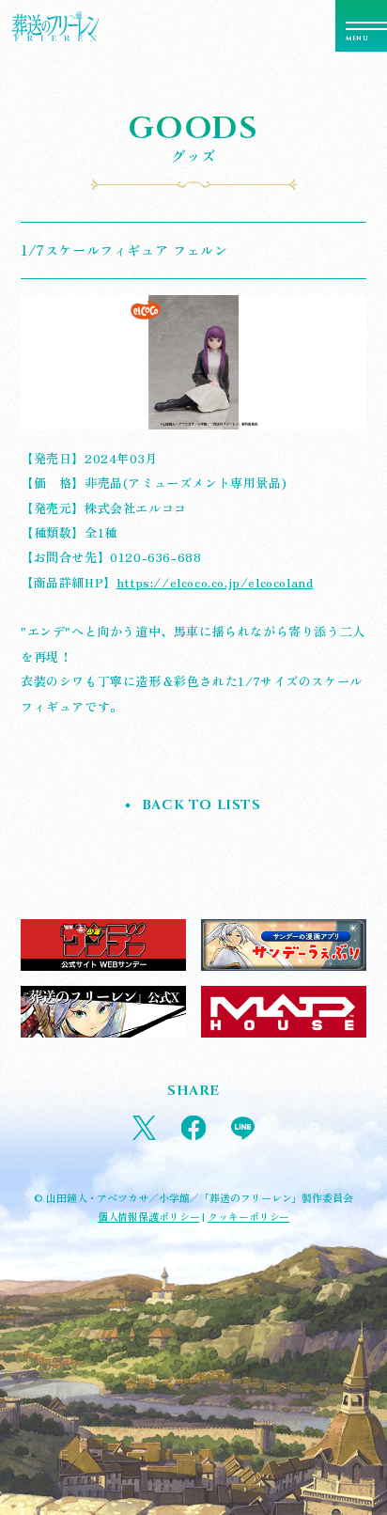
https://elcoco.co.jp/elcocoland (215, 582)
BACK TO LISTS (201, 805)
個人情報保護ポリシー (149, 1216)
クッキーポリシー (248, 1216)
